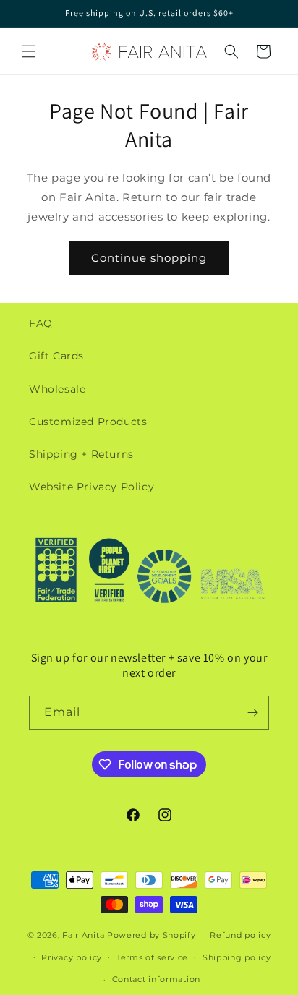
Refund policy (240, 935)
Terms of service (152, 957)
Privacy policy (71, 957)
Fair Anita (83, 935)
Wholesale (57, 389)
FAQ (41, 323)
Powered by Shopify (151, 935)
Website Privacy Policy (91, 486)
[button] (29, 51)
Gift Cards (56, 355)
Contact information (156, 979)
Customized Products (88, 421)
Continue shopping (149, 258)
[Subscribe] (252, 713)
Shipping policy (237, 957)
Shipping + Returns (81, 454)
